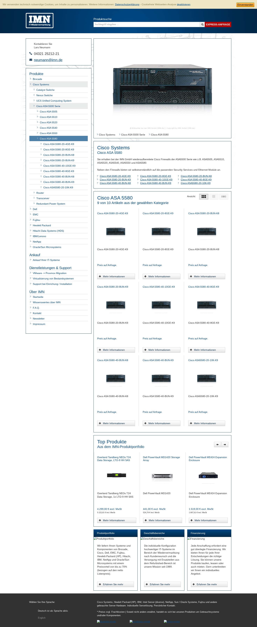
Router (40, 192)
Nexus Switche (44, 95)
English (41, 618)
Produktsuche (103, 19)
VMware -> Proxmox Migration (49, 273)
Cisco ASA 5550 (48, 133)
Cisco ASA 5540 (48, 127)
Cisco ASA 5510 (48, 117)
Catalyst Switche (45, 89)
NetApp (37, 241)
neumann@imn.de (48, 60)
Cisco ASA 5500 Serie (48, 106)
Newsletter (39, 318)
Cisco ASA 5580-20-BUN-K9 (58, 160)
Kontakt (37, 313)
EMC (35, 214)
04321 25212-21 (46, 53)
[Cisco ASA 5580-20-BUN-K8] (206, 231)
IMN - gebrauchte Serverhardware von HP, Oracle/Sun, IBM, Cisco (39, 20)
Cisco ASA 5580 (48, 138)
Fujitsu (36, 220)
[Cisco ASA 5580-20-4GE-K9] (115, 231)
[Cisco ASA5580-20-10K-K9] (206, 378)
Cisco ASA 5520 (48, 122)
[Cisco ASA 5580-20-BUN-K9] (115, 304)
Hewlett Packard (42, 225)
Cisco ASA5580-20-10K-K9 (58, 187)
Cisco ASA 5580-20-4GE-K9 (58, 144)
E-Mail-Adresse (30, 59)
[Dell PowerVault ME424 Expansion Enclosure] (117, 475)
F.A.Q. (36, 307)
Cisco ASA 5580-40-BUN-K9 (58, 182)
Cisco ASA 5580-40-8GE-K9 (58, 171)
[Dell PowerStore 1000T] (162, 475)
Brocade (37, 79)
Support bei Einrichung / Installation (52, 284)
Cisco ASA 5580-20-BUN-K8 (58, 155)
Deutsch (53, 611)
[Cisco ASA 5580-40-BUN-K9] (161, 378)
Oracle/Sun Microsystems (47, 247)
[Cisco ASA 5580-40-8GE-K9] (206, 304)
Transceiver (42, 198)
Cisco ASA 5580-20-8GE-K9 (58, 149)
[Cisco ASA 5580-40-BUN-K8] (115, 378)
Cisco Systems (41, 84)
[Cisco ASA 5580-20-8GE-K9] (161, 231)
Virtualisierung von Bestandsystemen (53, 278)
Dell (35, 209)
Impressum (39, 324)
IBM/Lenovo (39, 236)
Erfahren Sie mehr (113, 584)
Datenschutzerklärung (127, 4)
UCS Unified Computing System (54, 100)
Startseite (38, 296)
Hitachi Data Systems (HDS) (48, 230)
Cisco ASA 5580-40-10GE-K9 (59, 165)
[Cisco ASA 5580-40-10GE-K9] (161, 304)
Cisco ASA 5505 (48, 111)
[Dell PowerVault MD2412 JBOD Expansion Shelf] (208, 475)
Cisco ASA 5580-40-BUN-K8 (58, 176)
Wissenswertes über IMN (46, 302)
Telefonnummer (30, 53)
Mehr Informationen (114, 276)
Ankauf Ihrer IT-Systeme (46, 260)
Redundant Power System (50, 203)
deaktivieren (183, 4)
